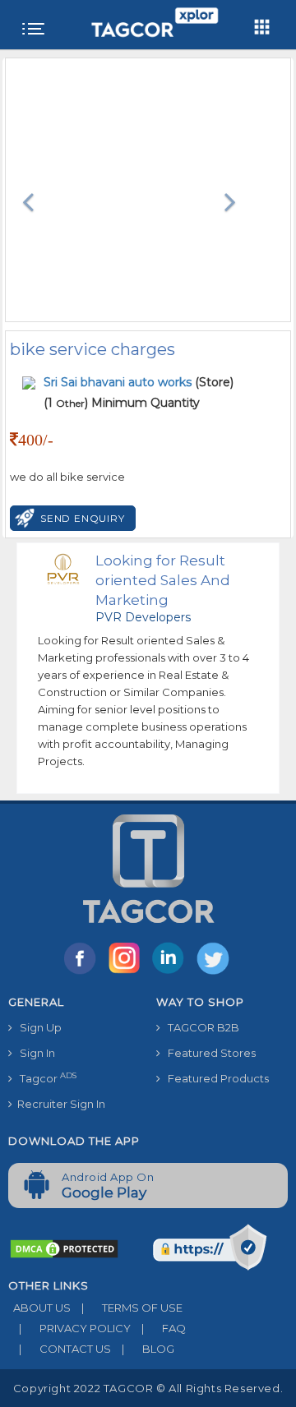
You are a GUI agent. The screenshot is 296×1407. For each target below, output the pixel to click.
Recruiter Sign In (58, 1103)
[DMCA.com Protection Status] (64, 1247)
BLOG (148, 1348)
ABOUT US (39, 1307)
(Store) (139, 382)
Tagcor (44, 1078)
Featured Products (214, 1078)
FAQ (163, 1328)
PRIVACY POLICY (75, 1328)
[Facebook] (83, 973)
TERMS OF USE (132, 1307)
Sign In (33, 1052)
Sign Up (37, 1027)
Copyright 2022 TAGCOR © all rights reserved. (148, 1388)
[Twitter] (214, 973)
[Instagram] (127, 973)
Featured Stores (208, 1052)
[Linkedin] (172, 973)
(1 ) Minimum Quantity (122, 402)
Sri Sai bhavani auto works (119, 382)
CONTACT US (65, 1348)
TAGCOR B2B (199, 1027)
